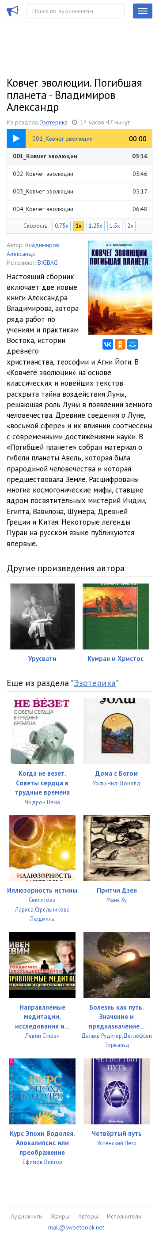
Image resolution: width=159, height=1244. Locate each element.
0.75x (61, 226)
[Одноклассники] (120, 344)
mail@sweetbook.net (76, 1227)
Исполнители (124, 1216)
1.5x (115, 226)
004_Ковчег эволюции (80, 209)
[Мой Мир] (132, 344)
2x (130, 226)
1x (79, 226)
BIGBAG (48, 262)
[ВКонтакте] (107, 344)
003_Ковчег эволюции (80, 191)
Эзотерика (54, 122)
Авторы (88, 1216)
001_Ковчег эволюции (80, 156)
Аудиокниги (26, 1216)
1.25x (95, 226)
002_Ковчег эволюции (80, 174)
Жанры (60, 1216)
